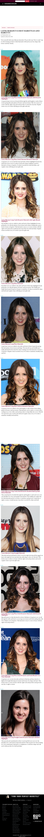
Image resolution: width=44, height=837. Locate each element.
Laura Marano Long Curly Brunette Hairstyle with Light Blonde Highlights (20, 220)
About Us (4, 806)
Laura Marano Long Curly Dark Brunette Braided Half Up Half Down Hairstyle (20, 492)
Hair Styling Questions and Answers (26, 817)
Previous (1, 467)
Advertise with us (6, 813)
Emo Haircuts (15, 827)
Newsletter (4, 810)
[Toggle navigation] (40, 4)
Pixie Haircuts (15, 816)
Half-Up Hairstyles (17, 819)
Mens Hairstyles (16, 829)
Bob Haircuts (15, 815)
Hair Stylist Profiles (27, 822)
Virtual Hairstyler (36, 806)
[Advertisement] (22, 16)
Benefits (4, 807)
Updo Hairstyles (16, 818)
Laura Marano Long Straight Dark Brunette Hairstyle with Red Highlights (20, 738)
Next (39, 467)
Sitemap (4, 809)
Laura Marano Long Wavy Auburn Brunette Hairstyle (17, 406)
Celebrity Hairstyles (17, 809)
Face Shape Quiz (36, 807)
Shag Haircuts (16, 826)
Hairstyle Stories (16, 832)
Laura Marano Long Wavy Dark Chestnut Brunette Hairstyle (19, 159)
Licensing (4, 812)
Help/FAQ (4, 819)
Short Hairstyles (16, 810)
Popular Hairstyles (16, 807)
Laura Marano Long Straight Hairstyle (13, 553)
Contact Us (4, 818)
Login (36, 1)
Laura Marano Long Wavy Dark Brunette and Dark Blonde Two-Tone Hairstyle (21, 676)
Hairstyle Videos (26, 824)
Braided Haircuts (16, 824)
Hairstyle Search (16, 830)
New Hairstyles (16, 806)
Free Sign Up (32, 1)
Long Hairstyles (16, 813)
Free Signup (35, 812)
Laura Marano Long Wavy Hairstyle (12, 283)
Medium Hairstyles (17, 812)
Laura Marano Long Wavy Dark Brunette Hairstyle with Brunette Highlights (21, 98)
